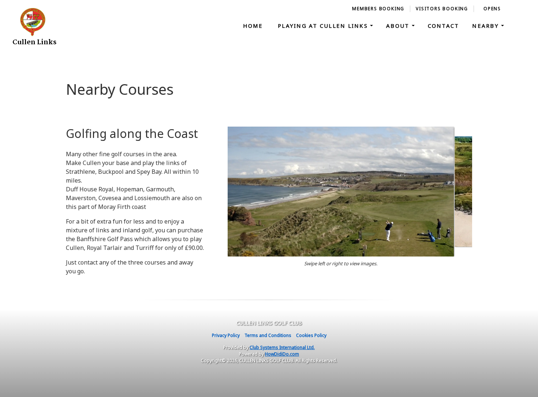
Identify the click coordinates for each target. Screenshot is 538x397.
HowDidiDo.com (282, 354)
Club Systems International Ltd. (282, 347)
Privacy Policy (226, 335)
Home (253, 25)
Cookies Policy (311, 335)
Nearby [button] (486, 25)
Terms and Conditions (267, 335)
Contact (443, 25)
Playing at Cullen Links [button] (324, 25)
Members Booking (378, 8)
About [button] (399, 25)
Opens (492, 8)
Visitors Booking (442, 8)
